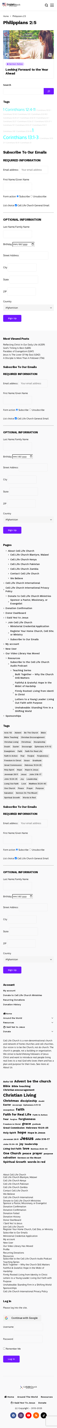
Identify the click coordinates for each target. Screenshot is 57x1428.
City (5, 267)
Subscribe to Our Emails (24, 639)
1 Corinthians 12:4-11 (19, 109)
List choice (8, 205)
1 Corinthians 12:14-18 (24, 131)
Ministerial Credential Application (29, 626)
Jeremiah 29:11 (11, 774)
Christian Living (11, 742)
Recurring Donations (14, 1000)
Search (7, 84)
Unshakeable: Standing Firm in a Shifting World (27, 1284)
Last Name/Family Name (16, 226)
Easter (16, 746)
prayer (30, 788)
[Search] (49, 91)
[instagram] (21, 1415)
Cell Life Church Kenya (23, 559)
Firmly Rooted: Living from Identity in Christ (25, 1274)
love (24, 784)
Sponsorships (13, 715)
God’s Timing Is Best (13, 348)
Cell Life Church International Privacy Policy (27, 589)
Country (7, 301)
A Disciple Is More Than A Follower (21, 358)
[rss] (36, 1415)
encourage (27, 746)
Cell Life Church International (23, 583)
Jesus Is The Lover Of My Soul (18, 354)
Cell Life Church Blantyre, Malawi (29, 554)
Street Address (11, 255)
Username (8, 1326)
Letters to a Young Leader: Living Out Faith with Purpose (27, 1280)
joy (22, 779)
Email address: (11, 169)
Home (6, 16)
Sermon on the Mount (26, 793)
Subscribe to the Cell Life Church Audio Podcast (29, 664)
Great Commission (13, 765)
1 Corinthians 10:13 (43, 110)
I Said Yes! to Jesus (17, 617)
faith (20, 751)
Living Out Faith (11, 784)
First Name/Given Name (16, 179)
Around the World (12, 1018)
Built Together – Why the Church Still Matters (26, 1264)
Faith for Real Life (33, 751)
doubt (7, 746)
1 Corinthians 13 (25, 143)
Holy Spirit (9, 770)
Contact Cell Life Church (24, 573)
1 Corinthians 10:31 (12, 143)
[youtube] (28, 1415)
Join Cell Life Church (20, 622)
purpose (40, 788)
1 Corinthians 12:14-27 (23, 125)
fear (23, 756)
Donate (7, 1031)
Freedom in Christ (12, 760)
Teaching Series (11, 1262)
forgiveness (42, 756)
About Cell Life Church (21, 550)
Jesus (23, 774)
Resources (14, 658)
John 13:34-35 (10, 779)
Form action (9, 196)
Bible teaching (11, 737)
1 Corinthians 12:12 (39, 125)
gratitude (37, 760)
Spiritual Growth (12, 797)
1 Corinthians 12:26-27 (25, 121)
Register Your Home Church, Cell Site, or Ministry (32, 633)
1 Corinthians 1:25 (23, 114)
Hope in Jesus (31, 770)
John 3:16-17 (35, 774)
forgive (31, 756)
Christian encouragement (32, 737)
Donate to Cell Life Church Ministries (29, 596)
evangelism (9, 751)
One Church (9, 788)
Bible (43, 733)
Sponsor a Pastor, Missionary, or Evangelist (29, 601)
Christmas (26, 742)
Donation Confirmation (19, 608)
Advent (18, 733)
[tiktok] (44, 1415)
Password (8, 1339)
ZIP (4, 291)
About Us (8, 1067)
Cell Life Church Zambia (24, 568)
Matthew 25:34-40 (37, 784)
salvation (8, 793)
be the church (31, 733)
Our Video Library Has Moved (23, 653)
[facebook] (13, 1415)
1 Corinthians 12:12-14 (27, 118)
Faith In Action (11, 756)
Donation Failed (11, 1213)
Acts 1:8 (8, 733)
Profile (6, 1249)
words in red (29, 797)
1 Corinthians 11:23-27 (42, 121)
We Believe (16, 578)
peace (21, 788)
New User (11, 648)
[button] (9, 4)
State (6, 279)
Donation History (12, 1004)
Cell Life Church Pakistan (25, 564)
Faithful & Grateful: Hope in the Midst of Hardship (23, 1269)
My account (12, 644)
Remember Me (13, 1348)
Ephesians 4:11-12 (43, 746)
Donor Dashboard (16, 613)
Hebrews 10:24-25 (33, 765)
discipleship (39, 742)
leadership (32, 779)
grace (27, 760)
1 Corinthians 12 (42, 118)
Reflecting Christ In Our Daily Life (20, 344)
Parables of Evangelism (15, 351)
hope (19, 770)
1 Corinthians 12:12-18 (39, 114)
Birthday (7, 244)
